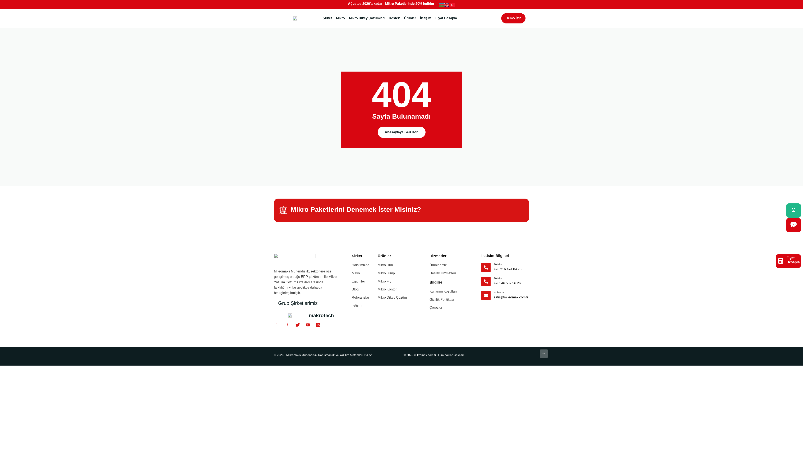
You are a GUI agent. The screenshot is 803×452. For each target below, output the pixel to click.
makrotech (321, 315)
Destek (394, 18)
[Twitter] (297, 325)
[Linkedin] (318, 325)
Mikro (340, 18)
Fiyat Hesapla (446, 18)
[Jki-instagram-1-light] (287, 325)
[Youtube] (308, 325)
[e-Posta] (486, 295)
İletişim (425, 18)
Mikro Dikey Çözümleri (367, 18)
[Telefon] (486, 267)
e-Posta (499, 292)
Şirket (327, 18)
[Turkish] (452, 4)
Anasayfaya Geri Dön (401, 132)
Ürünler (410, 18)
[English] (447, 4)
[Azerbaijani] (441, 4)
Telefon (498, 264)
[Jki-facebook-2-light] (277, 325)
